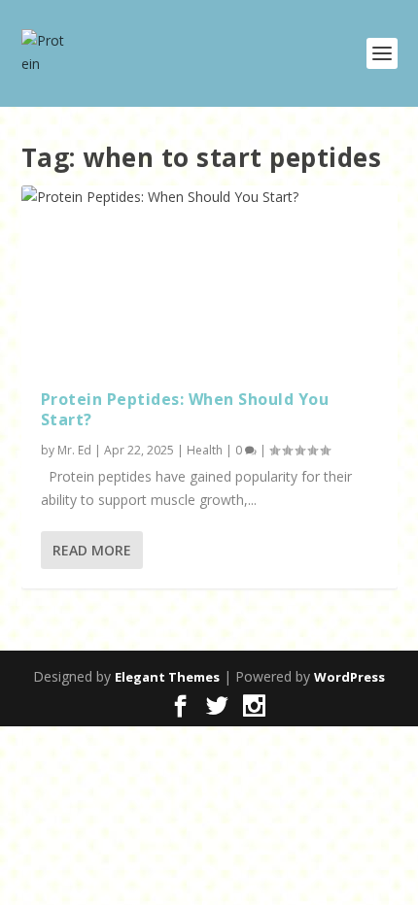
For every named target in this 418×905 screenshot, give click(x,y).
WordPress (349, 677)
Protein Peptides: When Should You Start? (185, 409)
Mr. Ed (74, 450)
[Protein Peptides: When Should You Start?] (209, 277)
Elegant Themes (167, 677)
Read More (91, 550)
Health (205, 450)
